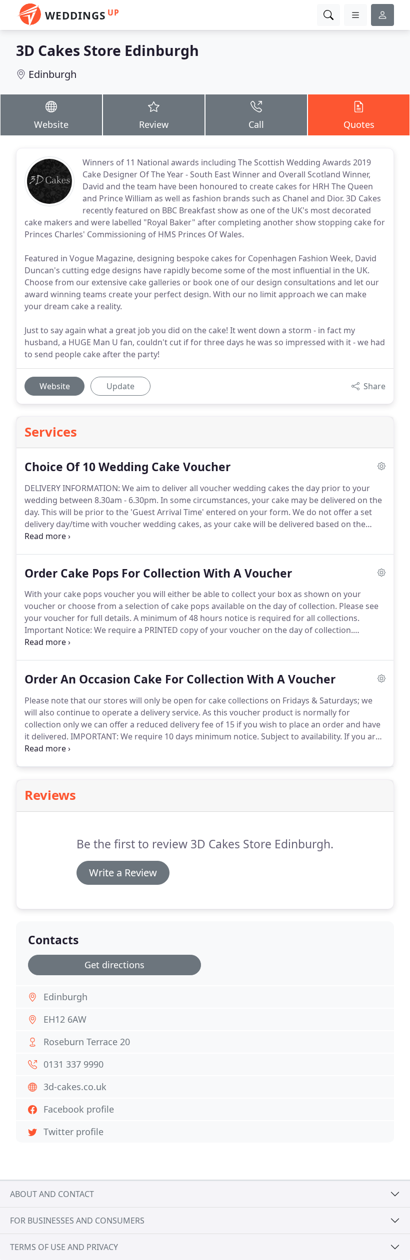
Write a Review (123, 872)
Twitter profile (74, 1132)
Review (153, 124)
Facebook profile (79, 1109)
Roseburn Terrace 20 (87, 1042)
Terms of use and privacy (64, 1247)
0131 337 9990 (74, 1064)
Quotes (359, 124)
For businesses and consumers (77, 1220)
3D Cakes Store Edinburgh (107, 50)
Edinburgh (52, 74)
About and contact (52, 1194)
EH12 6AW (65, 1019)
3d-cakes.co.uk (75, 1087)
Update (120, 386)
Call (256, 124)
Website (51, 124)
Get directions (114, 965)
